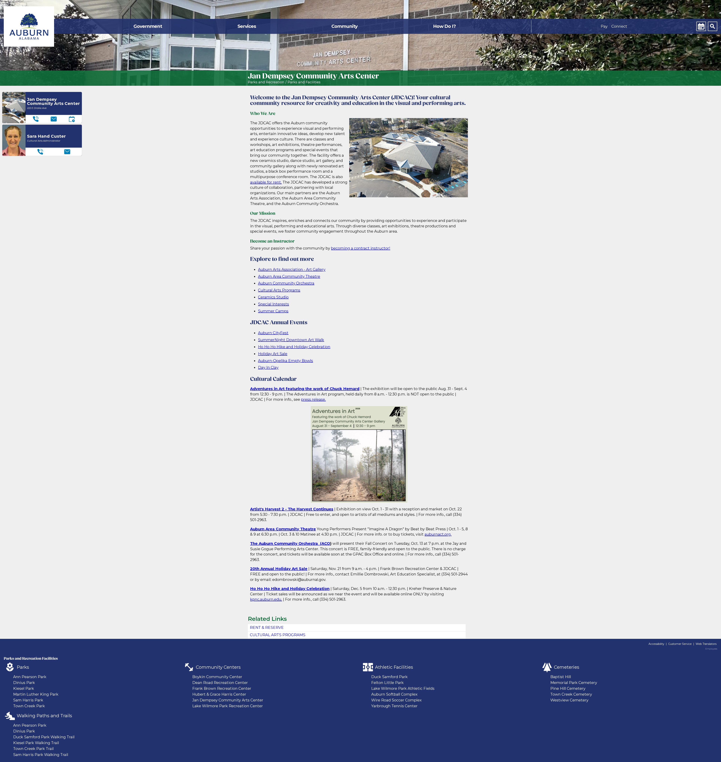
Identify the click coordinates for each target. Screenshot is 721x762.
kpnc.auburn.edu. (266, 599)
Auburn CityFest (273, 333)
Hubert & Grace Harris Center (219, 694)
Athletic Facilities (394, 667)
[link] (29, 26)
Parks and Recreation (266, 82)
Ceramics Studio (273, 297)
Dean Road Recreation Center (220, 682)
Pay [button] (604, 26)
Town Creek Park (29, 706)
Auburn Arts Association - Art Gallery (291, 269)
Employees (711, 649)
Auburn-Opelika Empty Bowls (285, 360)
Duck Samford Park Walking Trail (44, 737)
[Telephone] (36, 119)
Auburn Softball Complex (394, 694)
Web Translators (706, 644)
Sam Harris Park (28, 700)
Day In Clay (268, 367)
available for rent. (266, 182)
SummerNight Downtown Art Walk (291, 340)
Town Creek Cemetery (571, 694)
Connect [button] (619, 26)
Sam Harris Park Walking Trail (40, 754)
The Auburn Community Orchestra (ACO (290, 543)
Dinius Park (24, 682)
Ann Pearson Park (29, 677)
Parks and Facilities (304, 82)
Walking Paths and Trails (44, 715)
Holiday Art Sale (272, 353)
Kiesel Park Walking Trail (36, 743)
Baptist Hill (560, 677)
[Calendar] (701, 26)
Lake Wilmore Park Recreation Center (227, 706)
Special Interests (273, 304)
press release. (313, 399)
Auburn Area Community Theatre (289, 276)
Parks (23, 667)
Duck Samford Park (389, 677)
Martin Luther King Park (35, 694)
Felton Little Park (387, 682)
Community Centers (218, 667)
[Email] (54, 119)
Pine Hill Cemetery (567, 688)
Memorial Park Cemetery (573, 682)
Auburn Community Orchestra (286, 283)
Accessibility (656, 644)
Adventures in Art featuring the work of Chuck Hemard (304, 388)
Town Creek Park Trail (33, 748)
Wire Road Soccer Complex (396, 700)
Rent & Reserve (267, 627)
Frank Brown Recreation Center (221, 688)
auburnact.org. (438, 534)
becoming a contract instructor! (360, 248)
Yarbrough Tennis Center (394, 706)
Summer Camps (273, 311)
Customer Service (680, 644)
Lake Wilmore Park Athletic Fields (402, 688)
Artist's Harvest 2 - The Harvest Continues (291, 509)
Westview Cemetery (569, 700)
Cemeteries (566, 667)
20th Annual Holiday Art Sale (278, 568)
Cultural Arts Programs (279, 290)
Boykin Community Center (217, 677)
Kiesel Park (23, 688)
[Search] (712, 26)
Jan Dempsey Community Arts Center (227, 700)
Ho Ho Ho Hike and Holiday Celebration (294, 347)
